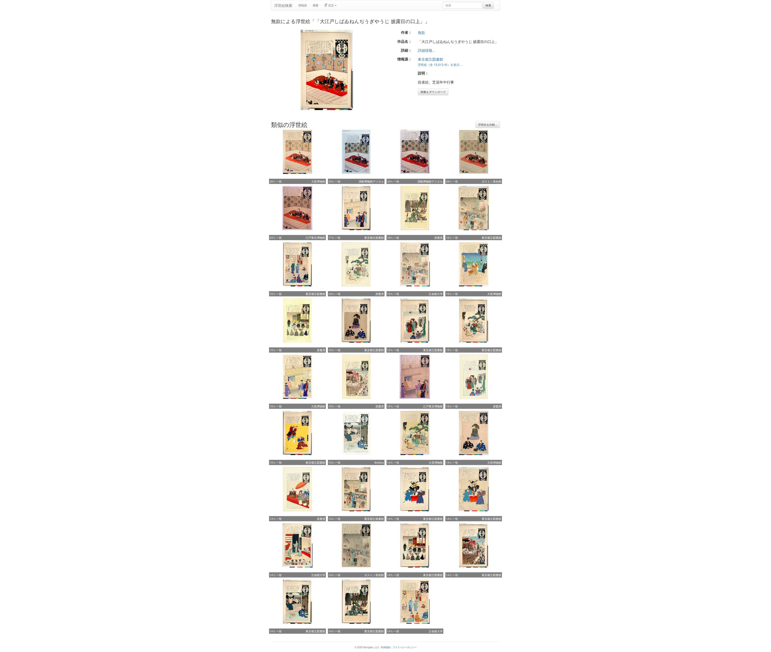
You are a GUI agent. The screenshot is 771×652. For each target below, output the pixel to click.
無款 (421, 32)
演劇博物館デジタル (371, 181)
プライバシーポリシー (405, 647)
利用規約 (386, 647)
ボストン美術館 (491, 181)
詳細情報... (426, 50)
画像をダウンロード (433, 92)
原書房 (438, 238)
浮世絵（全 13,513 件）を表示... (440, 64)
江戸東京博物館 (315, 238)
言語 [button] (331, 5)
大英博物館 (318, 181)
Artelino (379, 462)
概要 (315, 5)
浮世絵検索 (283, 5)
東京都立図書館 (430, 59)
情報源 (302, 5)
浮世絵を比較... (487, 124)
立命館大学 (436, 294)
